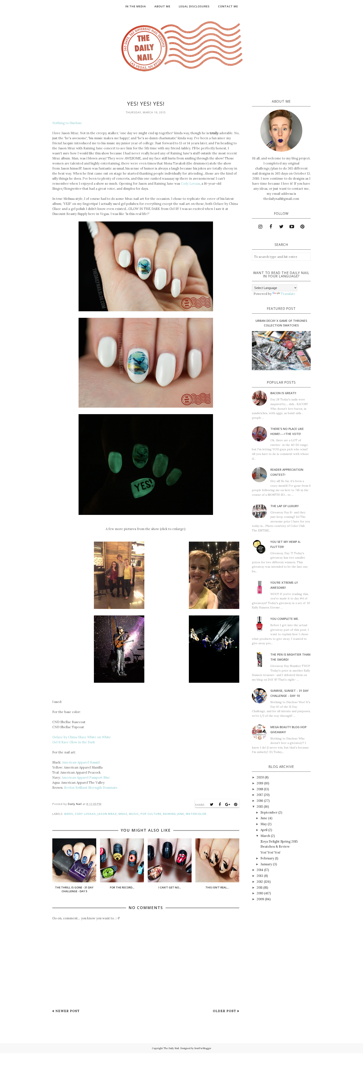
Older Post (224, 1011)
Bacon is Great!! (283, 393)
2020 (260, 777)
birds (68, 814)
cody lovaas (85, 814)
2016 (260, 801)
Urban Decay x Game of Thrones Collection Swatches (281, 323)
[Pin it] (235, 804)
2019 (260, 783)
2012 (260, 882)
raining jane (173, 814)
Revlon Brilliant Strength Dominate (91, 788)
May (263, 824)
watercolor (196, 814)
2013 (260, 876)
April (263, 830)
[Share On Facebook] (219, 804)
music (134, 814)
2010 (260, 893)
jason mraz (107, 814)
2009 (260, 899)
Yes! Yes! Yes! (270, 852)
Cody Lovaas (190, 184)
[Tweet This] (211, 804)
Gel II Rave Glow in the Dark (73, 742)
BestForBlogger (202, 1048)
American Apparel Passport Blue (86, 777)
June (263, 818)
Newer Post (67, 1011)
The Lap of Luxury (284, 506)
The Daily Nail (171, 1048)
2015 (260, 807)
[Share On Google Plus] (227, 804)
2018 (260, 789)
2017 (260, 795)
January (266, 864)
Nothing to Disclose (67, 123)
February (267, 858)
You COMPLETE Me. (284, 619)
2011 (259, 887)
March (265, 836)
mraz (122, 814)
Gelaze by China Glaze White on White (81, 737)
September (269, 812)
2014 (260, 870)
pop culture (151, 814)
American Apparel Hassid (81, 762)
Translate (288, 294)
